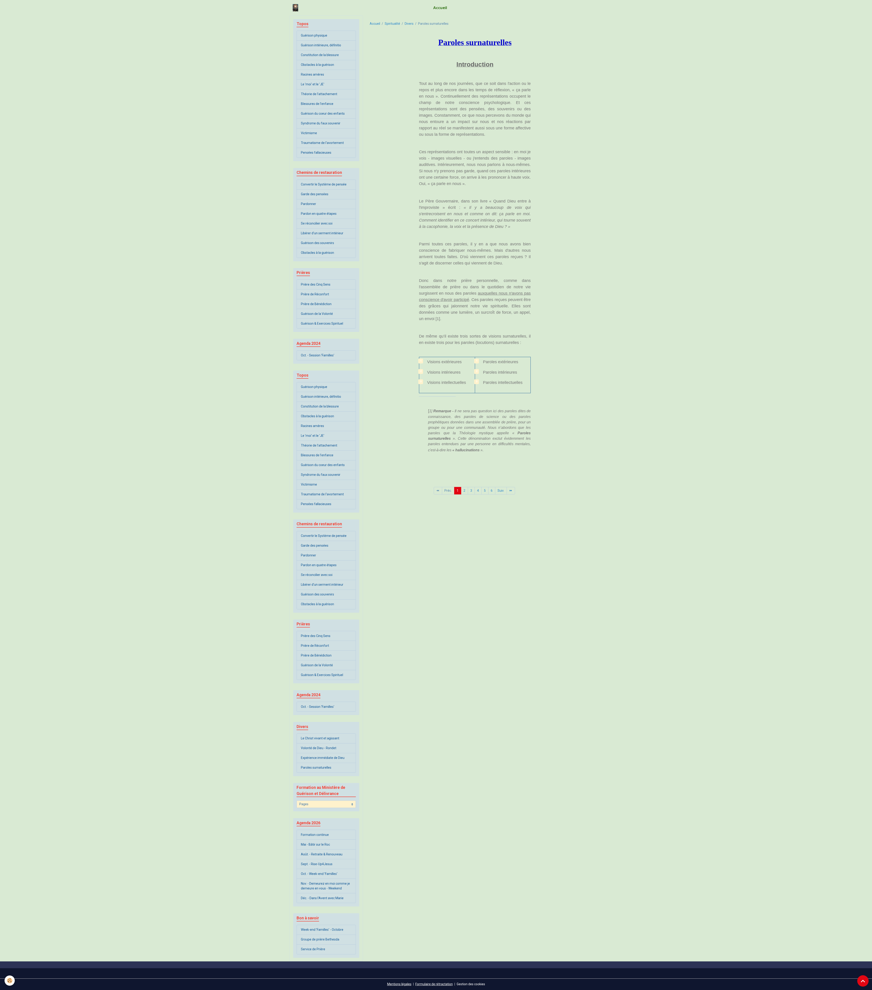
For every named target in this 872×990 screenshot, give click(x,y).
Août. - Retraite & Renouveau (321, 854)
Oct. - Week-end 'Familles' (319, 874)
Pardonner (308, 204)
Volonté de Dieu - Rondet (318, 748)
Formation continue (315, 835)
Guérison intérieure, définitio (321, 45)
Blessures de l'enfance (317, 104)
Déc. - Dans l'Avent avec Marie (322, 898)
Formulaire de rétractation (434, 984)
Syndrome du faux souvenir (320, 123)
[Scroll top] (863, 981)
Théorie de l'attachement (319, 94)
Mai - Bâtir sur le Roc (315, 844)
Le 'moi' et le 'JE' (312, 84)
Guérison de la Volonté (317, 314)
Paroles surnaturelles (316, 767)
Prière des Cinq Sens (315, 284)
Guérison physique (314, 35)
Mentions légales (399, 984)
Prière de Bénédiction (316, 304)
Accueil (440, 7)
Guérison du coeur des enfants (323, 113)
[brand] (296, 7)
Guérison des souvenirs (317, 243)
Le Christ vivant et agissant (320, 738)
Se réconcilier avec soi (316, 223)
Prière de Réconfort (315, 294)
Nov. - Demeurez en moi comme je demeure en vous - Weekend (325, 886)
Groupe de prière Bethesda (320, 939)
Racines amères (312, 74)
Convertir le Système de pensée (324, 184)
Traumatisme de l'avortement (322, 143)
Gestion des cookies (471, 984)
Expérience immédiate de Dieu (322, 758)
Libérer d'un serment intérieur (322, 233)
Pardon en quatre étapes (319, 213)
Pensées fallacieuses (316, 152)
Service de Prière (313, 949)
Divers (409, 23)
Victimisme (309, 133)
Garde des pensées (314, 194)
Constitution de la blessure (320, 55)
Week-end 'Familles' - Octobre (322, 929)
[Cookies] (10, 980)
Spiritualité (392, 23)
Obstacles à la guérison (317, 65)
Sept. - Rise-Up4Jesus (316, 864)
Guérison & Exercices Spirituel (322, 323)
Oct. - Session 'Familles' (317, 355)
